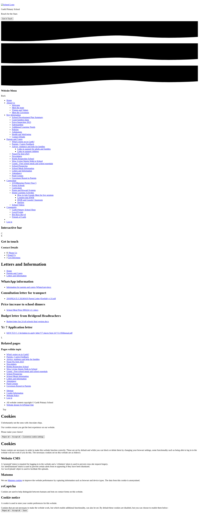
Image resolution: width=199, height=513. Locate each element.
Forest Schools (18, 185)
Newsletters (17, 156)
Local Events (17, 212)
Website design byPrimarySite (20, 405)
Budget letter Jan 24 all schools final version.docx (27, 321)
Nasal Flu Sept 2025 (20, 154)
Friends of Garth (19, 217)
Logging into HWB (25, 197)
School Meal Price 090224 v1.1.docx (22, 310)
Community (11, 207)
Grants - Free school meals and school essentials (32, 163)
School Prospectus (20, 166)
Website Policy (12, 395)
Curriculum (11, 180)
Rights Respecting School (23, 159)
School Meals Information (23, 168)
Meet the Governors (20, 112)
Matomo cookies (15, 480)
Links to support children (28, 151)
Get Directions (14, 257)
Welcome (16, 105)
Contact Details (18, 137)
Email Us (12, 255)
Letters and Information (22, 171)
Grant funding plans (20, 120)
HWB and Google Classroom (30, 200)
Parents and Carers (14, 139)
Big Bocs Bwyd (19, 214)
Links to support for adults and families (34, 149)
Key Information (13, 115)
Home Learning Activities (23, 193)
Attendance (17, 173)
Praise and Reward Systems (24, 190)
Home (9, 100)
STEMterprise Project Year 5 (24, 183)
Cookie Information (14, 393)
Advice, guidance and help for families (28, 146)
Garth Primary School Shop (24, 210)
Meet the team (18, 108)
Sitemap (9, 390)
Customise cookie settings (33, 437)
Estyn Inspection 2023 (21, 122)
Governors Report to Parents (24, 178)
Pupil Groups (17, 176)
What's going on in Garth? (23, 142)
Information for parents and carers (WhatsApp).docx (28, 287)
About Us (10, 103)
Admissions (17, 132)
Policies (15, 129)
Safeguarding (17, 125)
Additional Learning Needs (23, 127)
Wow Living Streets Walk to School (27, 161)
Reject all (5, 437)
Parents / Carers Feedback (23, 144)
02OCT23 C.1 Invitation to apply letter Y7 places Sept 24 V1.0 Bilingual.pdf (39, 333)
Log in (9, 222)
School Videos (18, 205)
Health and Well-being (21, 134)
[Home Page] (7, 5)
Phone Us (13, 253)
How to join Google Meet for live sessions (35, 195)
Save (25, 510)
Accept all (16, 437)
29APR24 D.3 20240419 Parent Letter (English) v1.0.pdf (31, 298)
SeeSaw (20, 202)
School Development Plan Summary (27, 117)
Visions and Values (20, 110)
